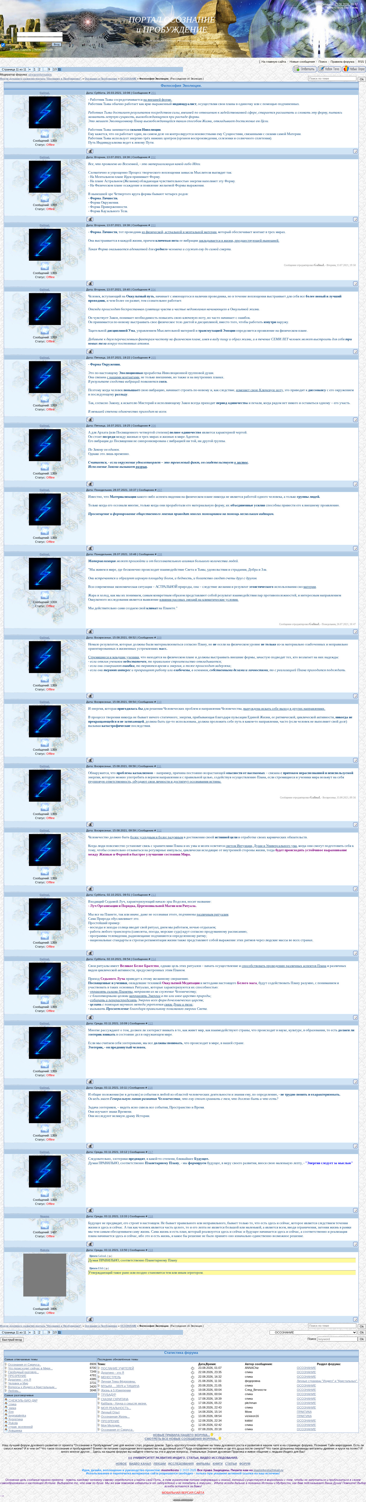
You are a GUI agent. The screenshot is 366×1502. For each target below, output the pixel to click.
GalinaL (45, 92)
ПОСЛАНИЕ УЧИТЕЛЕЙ (117, 1368)
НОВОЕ (121, 1463)
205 (153, 357)
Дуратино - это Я (19, 1379)
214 (153, 959)
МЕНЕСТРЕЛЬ (111, 1377)
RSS (361, 61)
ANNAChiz (252, 1367)
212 (159, 830)
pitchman (251, 1402)
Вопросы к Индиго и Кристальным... (32, 1387)
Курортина (15, 1419)
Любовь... (14, 1390)
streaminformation (40, 74)
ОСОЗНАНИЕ (128, 78)
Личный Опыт (110, 1412)
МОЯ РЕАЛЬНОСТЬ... (116, 1408)
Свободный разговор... (23, 1372)
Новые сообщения (302, 61)
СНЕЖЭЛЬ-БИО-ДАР (23, 1400)
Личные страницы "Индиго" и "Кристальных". (327, 1381)
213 (153, 894)
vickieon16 (252, 1416)
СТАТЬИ (231, 1463)
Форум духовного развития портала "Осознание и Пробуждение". (41, 78)
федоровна (252, 1381)
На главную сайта (274, 61)
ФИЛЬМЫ (203, 1463)
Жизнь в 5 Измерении (116, 1390)
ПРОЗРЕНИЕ (17, 1375)
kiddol (248, 1420)
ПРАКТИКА (304, 1411)
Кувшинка (15, 1430)
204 (153, 289)
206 (153, 425)
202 (153, 157)
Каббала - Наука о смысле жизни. (124, 1403)
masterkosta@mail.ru (268, 1470)
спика (249, 1372)
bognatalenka (17, 1415)
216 (150, 1087)
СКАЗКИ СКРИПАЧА (114, 1399)
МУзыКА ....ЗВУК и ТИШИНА (120, 1386)
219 (150, 1250)
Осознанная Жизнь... (115, 1416)
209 (159, 637)
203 (153, 225)
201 (153, 92)
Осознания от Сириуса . (24, 1364)
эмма (12, 1408)
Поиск (323, 61)
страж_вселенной (20, 1426)
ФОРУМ (244, 1463)
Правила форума (342, 61)
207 (159, 489)
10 (55, 69)
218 (150, 1216)
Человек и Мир (18, 1383)
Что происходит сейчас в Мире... (30, 1368)
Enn (11, 1411)
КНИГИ (218, 1463)
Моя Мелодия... (111, 1425)
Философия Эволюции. (154, 78)
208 (159, 554)
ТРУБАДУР (108, 1394)
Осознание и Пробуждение (101, 78)
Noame (44, 1216)
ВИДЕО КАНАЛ (140, 1463)
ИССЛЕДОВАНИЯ (181, 1463)
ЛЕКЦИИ (160, 1463)
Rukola (44, 1250)
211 (159, 766)
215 (150, 1023)
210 (159, 701)
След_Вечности (255, 1389)
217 (150, 1151)
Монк (248, 1411)
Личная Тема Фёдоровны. (118, 1381)
